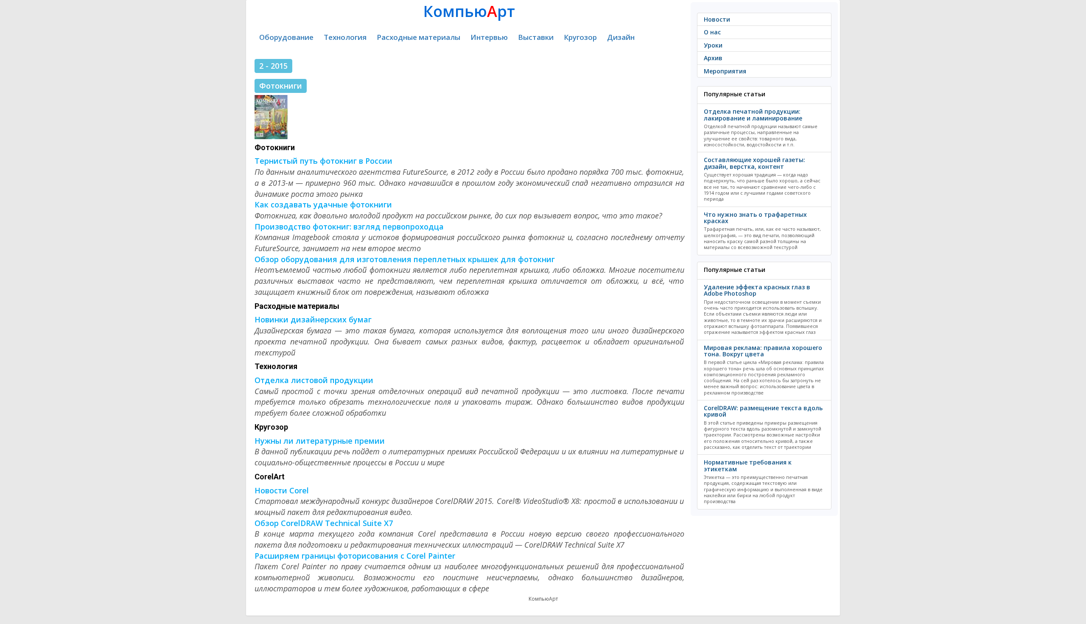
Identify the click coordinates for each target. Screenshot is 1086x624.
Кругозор (580, 37)
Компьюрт (469, 11)
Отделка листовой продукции (314, 380)
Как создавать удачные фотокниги (323, 204)
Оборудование (286, 37)
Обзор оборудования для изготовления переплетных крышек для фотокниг (405, 259)
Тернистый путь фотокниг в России (323, 161)
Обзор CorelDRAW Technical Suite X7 (324, 523)
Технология (345, 37)
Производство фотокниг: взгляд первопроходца (349, 226)
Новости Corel (282, 490)
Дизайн (621, 37)
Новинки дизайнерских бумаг (313, 319)
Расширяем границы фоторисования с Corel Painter (355, 556)
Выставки (536, 37)
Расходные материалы (418, 37)
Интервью (489, 37)
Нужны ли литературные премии (320, 441)
